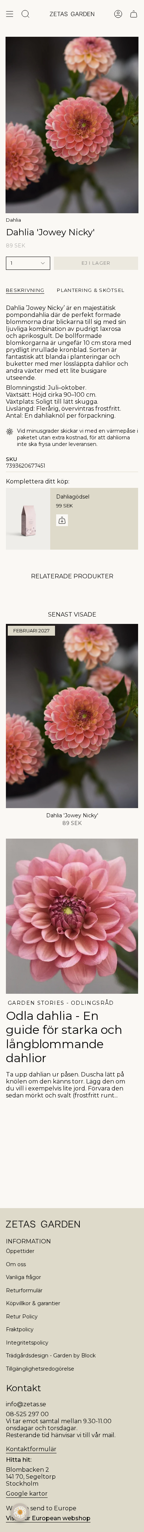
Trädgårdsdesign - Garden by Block (51, 1355)
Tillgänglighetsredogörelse (40, 1368)
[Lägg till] (62, 520)
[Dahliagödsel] (28, 519)
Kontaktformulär (31, 1449)
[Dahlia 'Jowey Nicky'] (72, 716)
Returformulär (24, 1290)
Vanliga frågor (23, 1277)
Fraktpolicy (20, 1329)
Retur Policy (22, 1316)
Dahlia (13, 220)
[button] (20, 1512)
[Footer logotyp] (43, 1224)
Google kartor (27, 1493)
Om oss (16, 1264)
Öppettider (20, 1251)
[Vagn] (133, 14)
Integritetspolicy (27, 1342)
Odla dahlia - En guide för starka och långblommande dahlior (64, 1036)
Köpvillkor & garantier (33, 1303)
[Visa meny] (9, 14)
